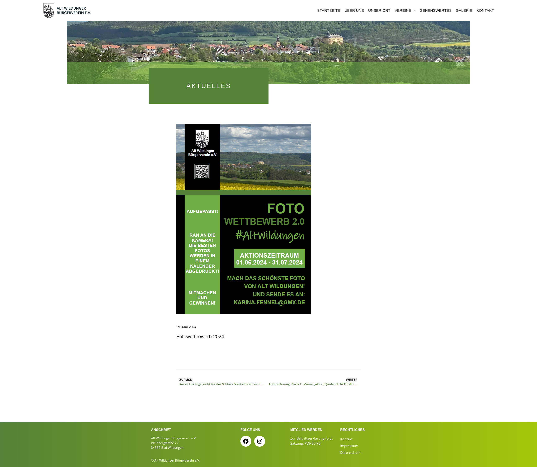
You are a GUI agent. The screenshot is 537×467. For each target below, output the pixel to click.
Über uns (354, 10)
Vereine (403, 10)
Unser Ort (379, 10)
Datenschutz (350, 452)
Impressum (349, 446)
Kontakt (485, 10)
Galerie (464, 10)
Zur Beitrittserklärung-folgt (311, 438)
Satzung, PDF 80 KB (305, 443)
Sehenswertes (436, 10)
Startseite (328, 10)
